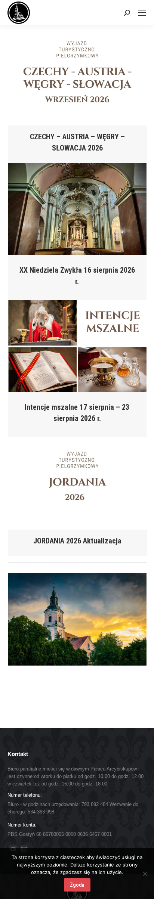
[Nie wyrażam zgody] (144, 873)
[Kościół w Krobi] (77, 619)
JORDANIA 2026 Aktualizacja (77, 540)
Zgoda (77, 885)
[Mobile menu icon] (142, 12)
